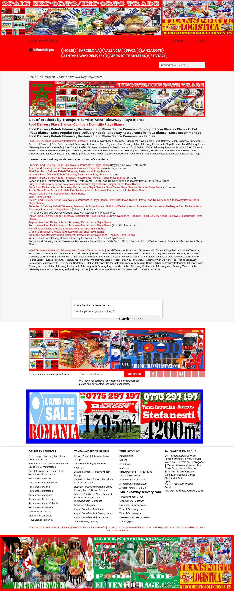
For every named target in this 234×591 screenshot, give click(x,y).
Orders (123, 459)
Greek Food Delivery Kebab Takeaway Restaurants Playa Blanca (67, 231)
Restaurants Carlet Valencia (43, 482)
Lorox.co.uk (114, 527)
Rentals (157, 55)
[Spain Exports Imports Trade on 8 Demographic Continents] (117, 18)
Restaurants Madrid (39, 486)
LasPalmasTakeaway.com (132, 504)
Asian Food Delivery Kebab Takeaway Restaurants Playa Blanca (66, 168)
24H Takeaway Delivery (86, 521)
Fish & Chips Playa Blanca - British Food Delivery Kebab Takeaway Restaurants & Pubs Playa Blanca (88, 190)
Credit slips (125, 463)
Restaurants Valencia (40, 478)
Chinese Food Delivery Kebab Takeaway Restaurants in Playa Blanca (69, 165)
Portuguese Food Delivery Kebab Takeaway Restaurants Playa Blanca (70, 225)
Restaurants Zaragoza (40, 494)
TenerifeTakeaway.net (130, 513)
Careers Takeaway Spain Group (90, 463)
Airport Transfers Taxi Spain (89, 509)
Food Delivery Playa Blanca (50, 124)
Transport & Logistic (84, 504)
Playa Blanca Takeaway (41, 519)
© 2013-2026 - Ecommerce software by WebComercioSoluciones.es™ (67, 527)
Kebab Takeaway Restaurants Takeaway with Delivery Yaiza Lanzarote (66, 250)
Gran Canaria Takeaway (131, 500)
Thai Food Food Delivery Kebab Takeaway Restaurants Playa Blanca (69, 171)
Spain (131, 50)
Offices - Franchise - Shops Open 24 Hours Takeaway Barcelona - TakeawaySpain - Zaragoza (93, 497)
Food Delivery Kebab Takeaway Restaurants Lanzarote (58, 140)
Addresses (125, 468)
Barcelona (89, 50)
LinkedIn (202, 374)
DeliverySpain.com (163, 527)
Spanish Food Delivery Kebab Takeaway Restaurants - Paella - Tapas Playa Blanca (77, 177)
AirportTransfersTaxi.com (132, 479)
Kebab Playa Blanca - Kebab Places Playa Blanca (57, 193)
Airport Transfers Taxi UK (132, 487)
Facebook (153, 374)
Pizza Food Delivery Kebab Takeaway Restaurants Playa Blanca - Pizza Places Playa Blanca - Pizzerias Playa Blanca (96, 187)
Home (68, 50)
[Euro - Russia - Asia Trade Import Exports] (117, 349)
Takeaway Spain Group (131, 496)
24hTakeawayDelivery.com (140, 492)
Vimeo (188, 374)
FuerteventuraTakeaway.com (134, 517)
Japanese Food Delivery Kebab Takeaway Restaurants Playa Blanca (68, 174)
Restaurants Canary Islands (43, 503)
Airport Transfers (127, 55)
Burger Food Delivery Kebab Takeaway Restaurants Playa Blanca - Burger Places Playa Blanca (84, 184)
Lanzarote (151, 50)
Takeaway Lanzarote (39, 511)
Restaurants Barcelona (41, 490)
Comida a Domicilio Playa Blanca (98, 124)
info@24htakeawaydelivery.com (184, 490)
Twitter (160, 374)
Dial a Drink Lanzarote (40, 515)
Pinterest (181, 374)
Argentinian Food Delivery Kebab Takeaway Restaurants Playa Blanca (70, 222)
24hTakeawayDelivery (84, 55)
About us (79, 467)
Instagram (195, 374)
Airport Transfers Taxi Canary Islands (93, 513)
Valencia (112, 50)
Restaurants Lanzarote (41, 507)
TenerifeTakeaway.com (131, 509)
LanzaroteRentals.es (130, 475)
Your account (129, 451)
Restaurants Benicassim (41, 499)
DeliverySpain (126, 521)
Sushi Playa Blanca (40, 196)
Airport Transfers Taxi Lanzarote (91, 517)
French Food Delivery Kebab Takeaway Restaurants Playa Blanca (67, 228)
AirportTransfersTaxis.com (133, 483)
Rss (167, 374)
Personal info (126, 455)
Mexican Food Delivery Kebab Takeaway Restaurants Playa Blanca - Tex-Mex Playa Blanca (82, 235)
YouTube (174, 374)
